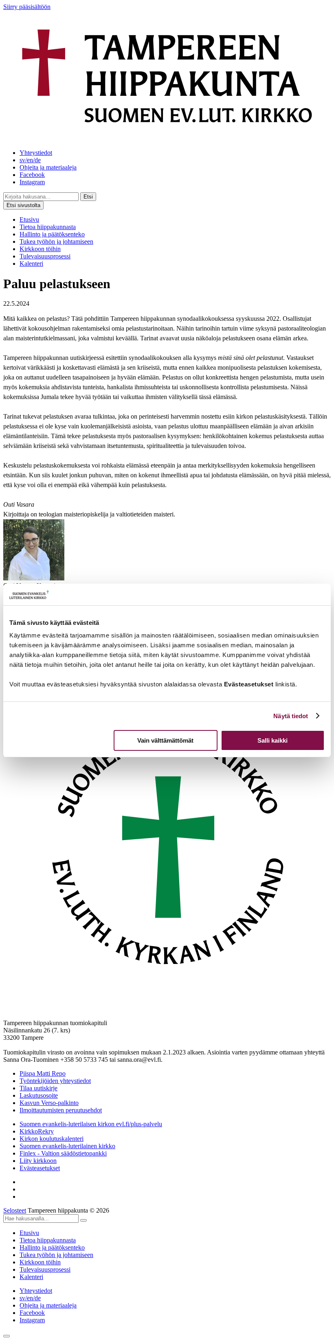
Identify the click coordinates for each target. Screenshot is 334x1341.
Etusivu (29, 219)
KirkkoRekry (37, 1131)
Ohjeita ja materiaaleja (48, 167)
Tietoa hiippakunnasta (48, 226)
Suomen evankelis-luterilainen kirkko (67, 1145)
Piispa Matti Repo (43, 1073)
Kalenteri (31, 263)
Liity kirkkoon (38, 1160)
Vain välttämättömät (165, 740)
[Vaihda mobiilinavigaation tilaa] (6, 1336)
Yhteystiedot (36, 152)
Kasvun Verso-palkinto (49, 1102)
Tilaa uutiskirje (38, 1088)
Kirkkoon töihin (40, 248)
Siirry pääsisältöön (27, 6)
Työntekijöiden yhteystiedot (55, 1080)
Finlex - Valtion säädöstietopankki (63, 1153)
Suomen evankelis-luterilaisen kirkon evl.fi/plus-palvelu (91, 1123)
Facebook (32, 174)
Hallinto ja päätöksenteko (52, 234)
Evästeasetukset (40, 1168)
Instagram (32, 182)
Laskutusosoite (39, 1095)
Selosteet (14, 1210)
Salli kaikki (272, 740)
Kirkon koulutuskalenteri (52, 1138)
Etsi (88, 197)
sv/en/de (30, 160)
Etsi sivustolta (23, 205)
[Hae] (83, 1220)
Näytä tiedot (290, 715)
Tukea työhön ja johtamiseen (56, 241)
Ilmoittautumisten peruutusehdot (61, 1110)
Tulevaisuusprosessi (45, 256)
